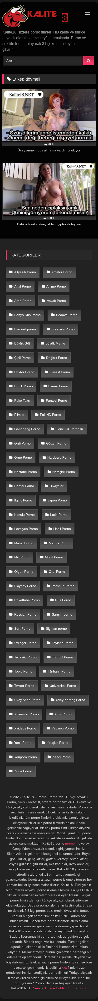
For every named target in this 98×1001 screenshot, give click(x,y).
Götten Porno (56, 443)
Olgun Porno (23, 571)
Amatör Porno (61, 272)
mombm (71, 843)
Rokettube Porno (27, 600)
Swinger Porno (25, 643)
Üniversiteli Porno (63, 686)
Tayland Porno (63, 643)
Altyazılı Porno (25, 272)
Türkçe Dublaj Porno (59, 988)
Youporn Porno (25, 757)
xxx (64, 967)
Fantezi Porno (56, 400)
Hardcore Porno (59, 457)
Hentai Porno (24, 486)
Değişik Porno (56, 358)
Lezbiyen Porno (26, 529)
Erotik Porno (23, 386)
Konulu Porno (24, 515)
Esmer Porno (58, 386)
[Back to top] (83, 986)
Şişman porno (56, 628)
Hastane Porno (25, 472)
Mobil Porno (54, 557)
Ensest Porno (60, 372)
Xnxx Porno (63, 714)
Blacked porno (25, 329)
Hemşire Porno (63, 472)
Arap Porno (22, 301)
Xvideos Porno (25, 728)
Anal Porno (22, 286)
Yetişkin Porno (57, 743)
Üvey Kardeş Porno (70, 700)
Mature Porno (59, 543)
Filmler (19, 415)
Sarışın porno (62, 614)
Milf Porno (21, 557)
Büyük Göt (22, 343)
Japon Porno (57, 500)
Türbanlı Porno (59, 671)
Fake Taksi (22, 400)
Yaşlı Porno (22, 743)
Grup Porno (23, 457)
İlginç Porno (23, 500)
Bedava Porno (67, 315)
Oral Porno (57, 571)
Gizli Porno (22, 443)
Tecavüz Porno (25, 657)
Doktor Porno (24, 372)
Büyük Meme (55, 343)
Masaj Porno (23, 543)
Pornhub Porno (63, 586)
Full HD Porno (50, 415)
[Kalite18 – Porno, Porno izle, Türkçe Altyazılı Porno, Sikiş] (40, 16)
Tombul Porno (62, 657)
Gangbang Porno (27, 429)
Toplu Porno (23, 671)
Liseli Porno (62, 529)
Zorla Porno (23, 771)
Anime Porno (56, 286)
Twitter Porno (24, 686)
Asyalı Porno (56, 301)
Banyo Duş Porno (27, 315)
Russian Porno (25, 614)
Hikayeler (56, 486)
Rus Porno (63, 600)
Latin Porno (59, 515)
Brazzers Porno (63, 329)
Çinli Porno (22, 358)
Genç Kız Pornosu (69, 429)
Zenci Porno (61, 757)
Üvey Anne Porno (27, 700)
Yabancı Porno (63, 728)
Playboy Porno (25, 586)
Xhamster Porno (26, 714)
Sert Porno (22, 628)
